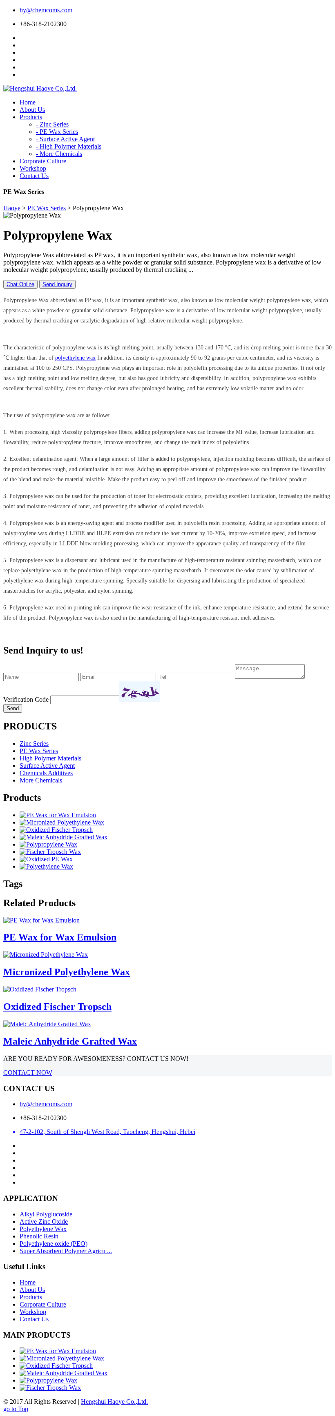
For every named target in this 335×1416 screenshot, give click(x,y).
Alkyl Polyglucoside (46, 1214)
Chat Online (20, 284)
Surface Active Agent (47, 765)
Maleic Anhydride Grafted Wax (70, 1041)
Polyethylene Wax (43, 1228)
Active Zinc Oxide (44, 1221)
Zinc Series (34, 743)
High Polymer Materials (50, 758)
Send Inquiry (57, 284)
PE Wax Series (46, 208)
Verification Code (26, 699)
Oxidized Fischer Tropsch (57, 1006)
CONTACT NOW (27, 1072)
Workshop (33, 1311)
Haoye (11, 208)
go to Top (15, 1408)
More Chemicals (41, 780)
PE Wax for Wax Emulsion (59, 937)
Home (28, 1282)
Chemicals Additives (46, 772)
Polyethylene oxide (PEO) (53, 1243)
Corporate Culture (43, 1304)
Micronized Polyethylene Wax (66, 972)
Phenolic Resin (39, 1236)
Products (31, 1297)
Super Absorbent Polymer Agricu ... (66, 1250)
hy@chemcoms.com (46, 10)
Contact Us (34, 1319)
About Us (32, 1289)
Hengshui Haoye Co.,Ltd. (114, 1401)
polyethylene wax (75, 358)
